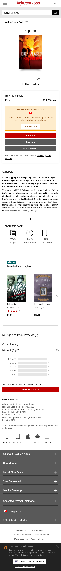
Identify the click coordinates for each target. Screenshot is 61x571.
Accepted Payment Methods (19, 501)
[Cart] (55, 3)
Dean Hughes (32, 84)
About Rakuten (38, 539)
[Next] (57, 296)
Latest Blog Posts (13, 472)
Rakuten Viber (36, 530)
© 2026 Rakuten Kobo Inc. (15, 520)
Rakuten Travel (41, 534)
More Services (21, 539)
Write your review (30, 390)
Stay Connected (12, 481)
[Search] (55, 12)
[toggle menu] (4, 3)
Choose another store (25, 566)
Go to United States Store (32, 561)
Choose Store (30, 126)
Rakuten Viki (21, 530)
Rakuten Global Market (21, 534)
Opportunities (10, 463)
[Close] (57, 546)
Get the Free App (12, 490)
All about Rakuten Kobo (16, 454)
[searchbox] (30, 12)
